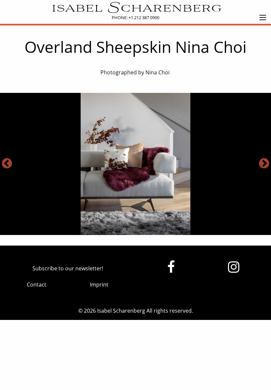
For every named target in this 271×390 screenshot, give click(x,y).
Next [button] (264, 164)
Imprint (99, 284)
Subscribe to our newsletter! (67, 268)
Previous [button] (7, 164)
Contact (36, 284)
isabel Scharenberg (136, 9)
